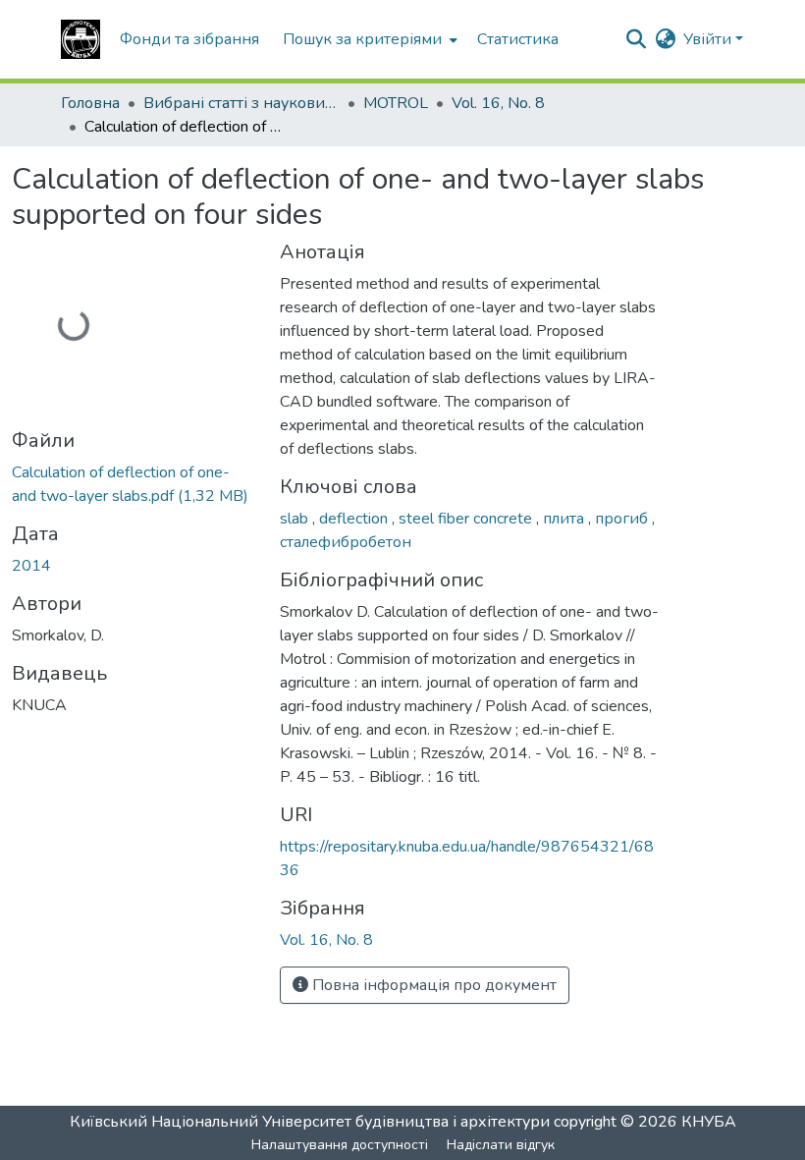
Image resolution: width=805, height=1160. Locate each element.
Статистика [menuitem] (518, 39)
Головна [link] (90, 103)
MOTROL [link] (395, 103)
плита (565, 518)
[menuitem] (368, 39)
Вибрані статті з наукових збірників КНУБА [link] (241, 103)
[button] (80, 39)
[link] (134, 484)
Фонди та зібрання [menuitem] (189, 39)
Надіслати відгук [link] (501, 1144)
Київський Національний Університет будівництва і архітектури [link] (310, 1121)
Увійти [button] (709, 39)
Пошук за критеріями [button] (362, 39)
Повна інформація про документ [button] (432, 985)
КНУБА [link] (708, 1121)
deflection (355, 518)
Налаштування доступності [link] (339, 1144)
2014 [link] (31, 566)
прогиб (623, 518)
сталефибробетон (345, 542)
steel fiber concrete (467, 518)
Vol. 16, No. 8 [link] (498, 103)
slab (296, 518)
